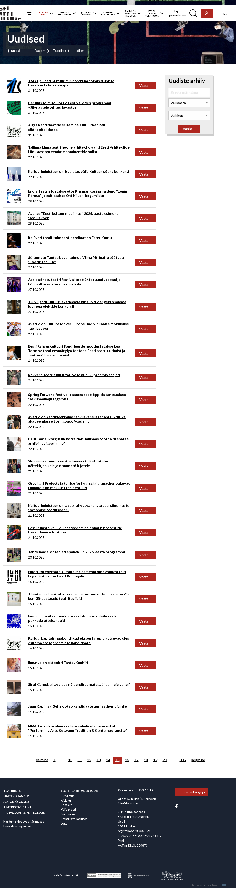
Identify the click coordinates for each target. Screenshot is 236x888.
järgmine (198, 760)
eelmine (42, 760)
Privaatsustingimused (17, 826)
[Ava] (50, 13)
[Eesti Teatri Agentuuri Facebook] (176, 806)
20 (165, 760)
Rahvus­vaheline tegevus (24, 813)
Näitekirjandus (16, 796)
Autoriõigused (16, 802)
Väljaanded (68, 809)
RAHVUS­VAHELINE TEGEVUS (130, 13)
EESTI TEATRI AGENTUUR (152, 13)
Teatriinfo (59, 50)
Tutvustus (67, 796)
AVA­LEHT (30, 13)
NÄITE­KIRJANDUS (64, 13)
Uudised (79, 50)
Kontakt (66, 805)
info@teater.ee (128, 803)
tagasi (15, 50)
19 (155, 760)
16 (127, 760)
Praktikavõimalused (74, 819)
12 (89, 760)
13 (99, 760)
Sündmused (69, 814)
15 (117, 760)
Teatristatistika (17, 807)
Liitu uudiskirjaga (194, 792)
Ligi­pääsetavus (177, 13)
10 (70, 760)
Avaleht (40, 50)
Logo (64, 823)
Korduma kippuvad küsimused (23, 821)
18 (146, 760)
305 (183, 760)
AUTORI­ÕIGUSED (86, 13)
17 (136, 760)
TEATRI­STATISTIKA (108, 13)
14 (108, 760)
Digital (227, 885)
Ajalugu (66, 800)
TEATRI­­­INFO (43, 13)
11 (80, 760)
